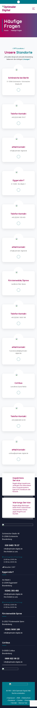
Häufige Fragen (16, 30)
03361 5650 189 (12, 629)
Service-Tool (23, 703)
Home (6, 30)
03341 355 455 (12, 591)
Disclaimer (11, 700)
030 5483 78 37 (12, 545)
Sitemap (27, 700)
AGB (18, 698)
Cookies (20, 700)
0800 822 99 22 (12, 658)
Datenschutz (26, 698)
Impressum (11, 698)
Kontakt (14, 703)
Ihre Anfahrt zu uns (11, 551)
